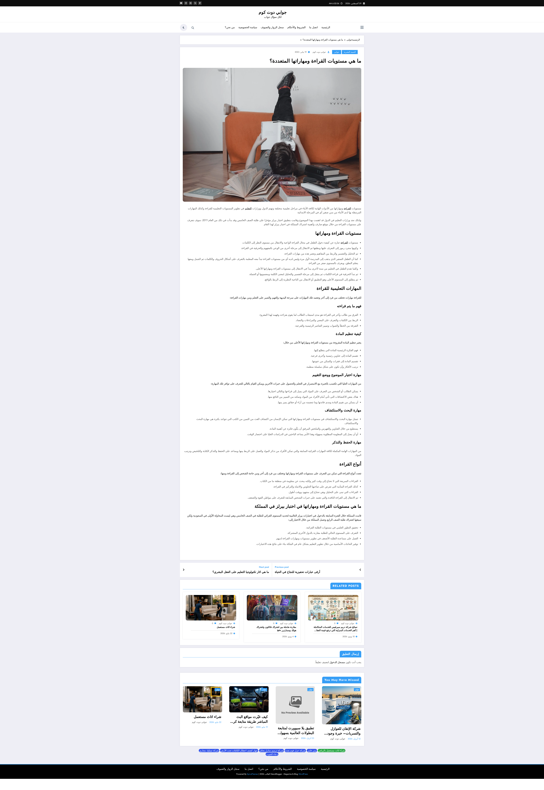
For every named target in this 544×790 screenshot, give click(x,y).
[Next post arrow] (183, 570)
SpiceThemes (252, 774)
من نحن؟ (230, 27)
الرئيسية (325, 27)
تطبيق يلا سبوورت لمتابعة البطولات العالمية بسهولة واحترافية (296, 730)
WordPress (303, 774)
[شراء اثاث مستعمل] (211, 607)
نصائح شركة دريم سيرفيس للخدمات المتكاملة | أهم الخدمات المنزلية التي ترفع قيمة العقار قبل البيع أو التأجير (335, 629)
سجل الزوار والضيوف (272, 27)
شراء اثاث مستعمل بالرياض (331, 750)
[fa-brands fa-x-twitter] (195, 3)
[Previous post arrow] (360, 570)
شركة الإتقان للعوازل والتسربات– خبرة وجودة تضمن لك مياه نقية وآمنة (343, 731)
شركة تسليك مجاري (209, 750)
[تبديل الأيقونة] (362, 28)
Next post (264, 567)
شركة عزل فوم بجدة (295, 750)
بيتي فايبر (312, 750)
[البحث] (192, 27)
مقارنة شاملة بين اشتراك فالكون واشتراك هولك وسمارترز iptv (276, 629)
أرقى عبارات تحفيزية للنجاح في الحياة (297, 572)
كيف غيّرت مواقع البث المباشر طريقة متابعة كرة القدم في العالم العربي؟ (249, 719)
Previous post (282, 567)
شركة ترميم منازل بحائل (271, 750)
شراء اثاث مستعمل (226, 627)
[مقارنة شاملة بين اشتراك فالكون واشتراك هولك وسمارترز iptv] (272, 607)
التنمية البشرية (350, 52)
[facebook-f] (200, 3)
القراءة (347, 208)
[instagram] (186, 3)
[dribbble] (190, 3)
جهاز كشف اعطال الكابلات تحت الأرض (239, 750)
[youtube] (181, 3)
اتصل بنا (313, 27)
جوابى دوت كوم (319, 52)
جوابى (336, 52)
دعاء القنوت (272, 754)
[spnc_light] (183, 27)
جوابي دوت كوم (273, 12)
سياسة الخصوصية (247, 27)
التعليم (248, 208)
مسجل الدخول (337, 662)
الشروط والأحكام (296, 27)
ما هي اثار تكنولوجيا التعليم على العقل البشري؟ (240, 572)
